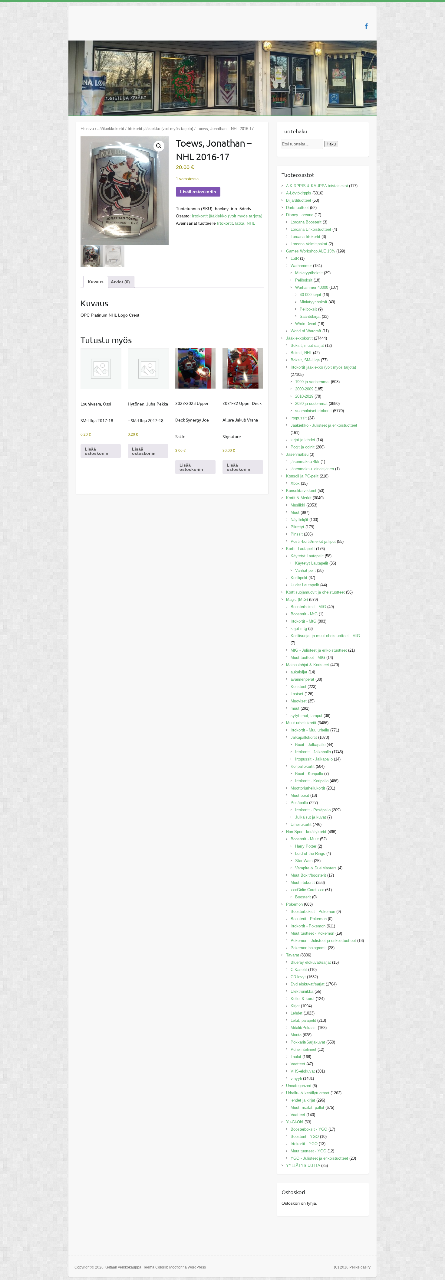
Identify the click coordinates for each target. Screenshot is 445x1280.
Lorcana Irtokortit (305, 236)
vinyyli (296, 1078)
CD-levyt (298, 977)
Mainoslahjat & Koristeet (307, 665)
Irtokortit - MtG (303, 621)
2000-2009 (304, 389)
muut (295, 708)
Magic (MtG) (297, 599)
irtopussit (299, 418)
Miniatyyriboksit (309, 273)
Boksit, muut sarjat (307, 345)
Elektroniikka (302, 991)
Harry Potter (305, 846)
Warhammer (301, 265)
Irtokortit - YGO (304, 1144)
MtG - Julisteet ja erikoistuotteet (319, 650)
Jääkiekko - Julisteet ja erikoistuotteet (324, 425)
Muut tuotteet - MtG (308, 657)
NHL (251, 223)
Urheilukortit (301, 824)
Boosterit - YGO (305, 1136)
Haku (331, 144)
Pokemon (294, 904)
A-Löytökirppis (298, 193)
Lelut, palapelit (303, 1020)
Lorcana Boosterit (306, 222)
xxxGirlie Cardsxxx (307, 890)
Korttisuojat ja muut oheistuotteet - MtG (325, 635)
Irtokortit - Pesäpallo (313, 810)
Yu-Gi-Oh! (294, 1122)
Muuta (296, 1035)
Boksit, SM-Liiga (305, 360)
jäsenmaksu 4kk (305, 461)
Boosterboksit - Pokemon (313, 911)
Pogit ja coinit (303, 447)
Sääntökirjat (310, 316)
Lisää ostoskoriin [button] (96, 451)
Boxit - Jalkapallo (310, 744)
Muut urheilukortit (301, 723)
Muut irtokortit (303, 882)
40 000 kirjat (310, 294)
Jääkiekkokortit (110, 128)
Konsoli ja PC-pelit (302, 476)
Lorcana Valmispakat (309, 244)
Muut (295, 512)
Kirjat (295, 1006)
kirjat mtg (299, 628)
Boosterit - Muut (305, 839)
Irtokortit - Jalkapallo (313, 752)
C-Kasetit (299, 969)
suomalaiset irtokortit (313, 411)
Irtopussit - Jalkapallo (314, 759)
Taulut (296, 1056)
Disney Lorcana (299, 215)
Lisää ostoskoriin (198, 191)
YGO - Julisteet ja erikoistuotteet (319, 1158)
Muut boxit (300, 795)
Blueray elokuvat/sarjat (311, 962)
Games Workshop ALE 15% (310, 251)
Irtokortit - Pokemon (308, 926)
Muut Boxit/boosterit (308, 875)
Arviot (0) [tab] (120, 281)
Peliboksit (303, 280)
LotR (295, 258)
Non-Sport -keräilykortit (306, 831)
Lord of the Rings (310, 853)
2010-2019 (304, 396)
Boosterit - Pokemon (309, 919)
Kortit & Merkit (299, 498)
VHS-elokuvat (303, 1071)
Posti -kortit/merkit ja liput (313, 541)
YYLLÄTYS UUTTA (303, 1165)
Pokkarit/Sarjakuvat (308, 1042)
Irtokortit (225, 223)
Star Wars (304, 860)
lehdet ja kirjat (303, 1100)
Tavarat (292, 955)
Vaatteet (298, 1064)
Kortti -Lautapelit (300, 548)
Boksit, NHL (301, 352)
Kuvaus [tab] (96, 281)
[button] (158, 146)
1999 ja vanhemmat (312, 381)
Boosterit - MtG (304, 614)
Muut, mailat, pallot (307, 1107)
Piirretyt (297, 527)
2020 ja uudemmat (311, 403)
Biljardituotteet (298, 200)
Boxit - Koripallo (309, 773)
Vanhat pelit (305, 570)
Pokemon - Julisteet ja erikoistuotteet (323, 940)
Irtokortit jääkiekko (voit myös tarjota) (160, 128)
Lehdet (296, 1013)
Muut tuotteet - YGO (308, 1151)
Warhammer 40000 (311, 287)
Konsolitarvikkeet (301, 490)
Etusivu (87, 128)
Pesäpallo (299, 802)
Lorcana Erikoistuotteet (311, 229)
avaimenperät (302, 679)
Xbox (295, 483)
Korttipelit (299, 577)
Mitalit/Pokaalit (304, 1027)
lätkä (239, 223)
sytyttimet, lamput (306, 715)
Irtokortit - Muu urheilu (310, 730)
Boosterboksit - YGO (309, 1129)
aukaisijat (299, 672)
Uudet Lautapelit (305, 585)
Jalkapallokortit (304, 737)
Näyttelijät (299, 519)
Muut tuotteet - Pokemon (312, 933)
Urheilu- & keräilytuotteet (307, 1093)
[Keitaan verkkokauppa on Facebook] (366, 26)
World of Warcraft (306, 331)
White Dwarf (305, 323)
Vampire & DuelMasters (316, 868)
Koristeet (298, 686)
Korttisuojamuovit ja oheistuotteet (315, 592)
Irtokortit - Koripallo (311, 781)
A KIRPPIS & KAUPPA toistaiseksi (317, 186)
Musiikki (298, 505)
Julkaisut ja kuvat (310, 817)
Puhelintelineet (303, 1049)
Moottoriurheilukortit (308, 788)
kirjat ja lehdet (303, 440)
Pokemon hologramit (309, 948)
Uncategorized (298, 1085)
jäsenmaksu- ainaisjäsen (312, 469)
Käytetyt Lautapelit (307, 556)
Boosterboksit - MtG (308, 606)
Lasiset (297, 694)
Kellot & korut (303, 998)
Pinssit (297, 534)
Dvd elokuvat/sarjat (308, 984)
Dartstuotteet (297, 207)
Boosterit (303, 897)
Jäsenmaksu (297, 454)
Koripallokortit (303, 766)
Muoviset (299, 701)
